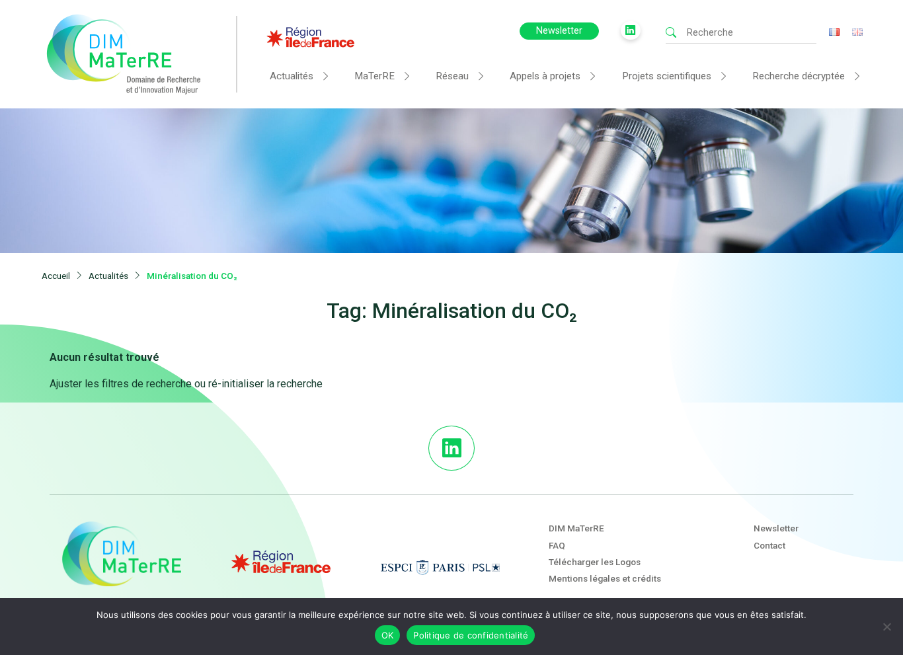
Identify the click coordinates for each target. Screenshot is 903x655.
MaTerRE (374, 76)
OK (387, 635)
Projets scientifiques (666, 76)
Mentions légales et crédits (605, 578)
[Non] (886, 626)
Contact (769, 545)
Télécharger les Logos (595, 562)
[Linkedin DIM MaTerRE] (451, 448)
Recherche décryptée (798, 76)
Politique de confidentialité (470, 635)
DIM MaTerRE (576, 528)
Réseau (452, 76)
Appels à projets (545, 76)
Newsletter (559, 30)
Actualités (291, 76)
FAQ (557, 545)
